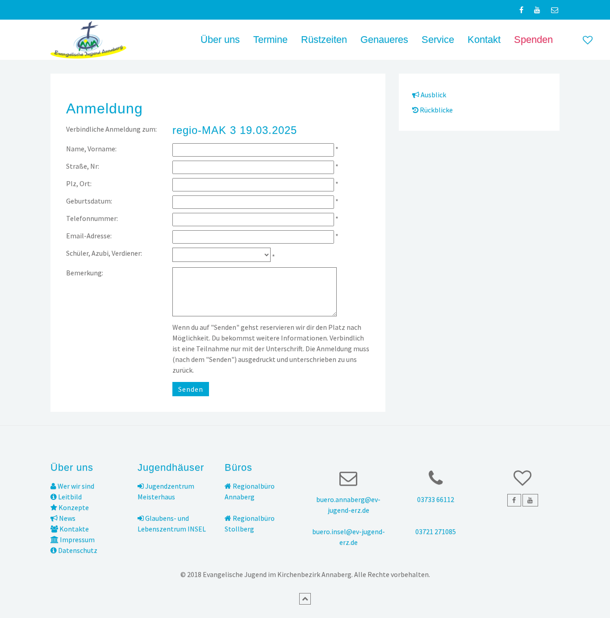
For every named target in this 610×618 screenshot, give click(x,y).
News (66, 518)
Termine (270, 39)
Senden (190, 389)
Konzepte (73, 507)
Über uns (220, 39)
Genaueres (384, 39)
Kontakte (73, 528)
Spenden (533, 39)
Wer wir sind (75, 485)
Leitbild (69, 496)
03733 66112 (435, 499)
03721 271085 (435, 531)
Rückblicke (435, 109)
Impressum (76, 539)
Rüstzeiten (324, 39)
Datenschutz (77, 550)
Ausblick (432, 94)
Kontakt (484, 39)
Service (438, 39)
